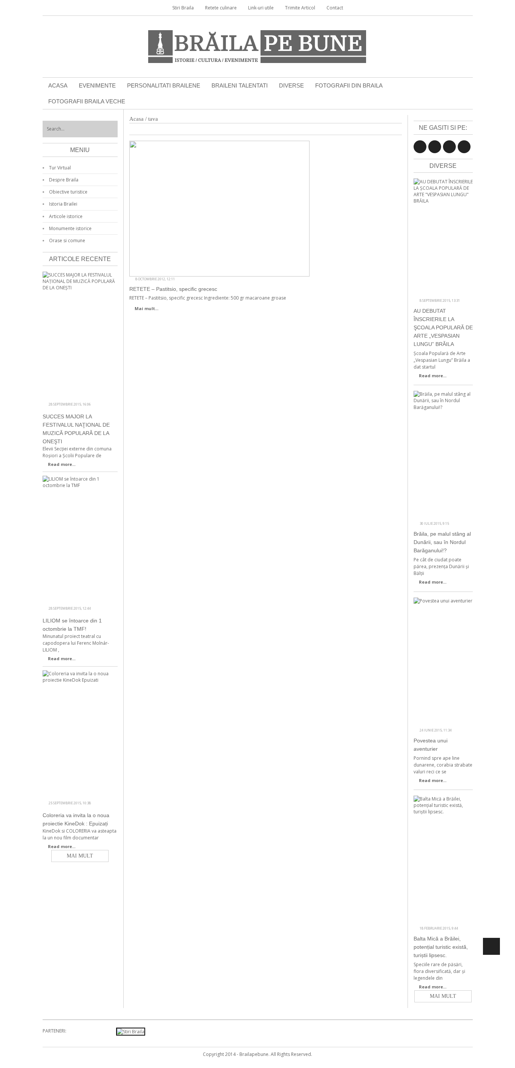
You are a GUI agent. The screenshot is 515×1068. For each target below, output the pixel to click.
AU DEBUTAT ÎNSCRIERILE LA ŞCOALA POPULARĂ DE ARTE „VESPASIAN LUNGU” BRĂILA (443, 327)
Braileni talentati (240, 85)
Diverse (291, 85)
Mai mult (443, 996)
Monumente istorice (70, 228)
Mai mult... (146, 308)
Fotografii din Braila (349, 85)
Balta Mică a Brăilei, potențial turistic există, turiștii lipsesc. (441, 947)
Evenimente (97, 85)
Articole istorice (66, 216)
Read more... (432, 375)
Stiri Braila (183, 8)
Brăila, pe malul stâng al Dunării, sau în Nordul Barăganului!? (442, 542)
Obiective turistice (68, 192)
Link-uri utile (261, 8)
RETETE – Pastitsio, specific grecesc (173, 289)
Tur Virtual (60, 167)
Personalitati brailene (163, 85)
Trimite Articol (300, 8)
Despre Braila (63, 180)
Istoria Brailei (63, 204)
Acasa (57, 85)
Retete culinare (221, 8)
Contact (334, 8)
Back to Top (491, 946)
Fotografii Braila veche (86, 101)
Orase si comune (67, 240)
